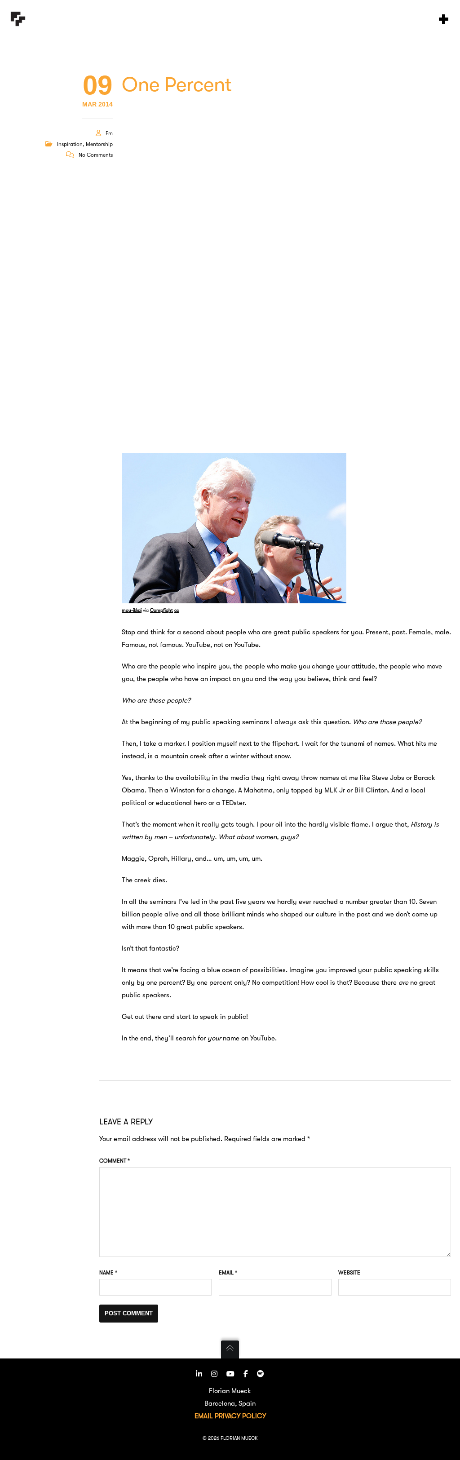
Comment (114, 1161)
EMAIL (204, 1416)
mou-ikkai (132, 610)
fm (109, 133)
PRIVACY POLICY (240, 1416)
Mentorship (99, 144)
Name (108, 1273)
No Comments (96, 155)
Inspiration (70, 144)
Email (228, 1273)
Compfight (161, 610)
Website (349, 1273)
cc (176, 610)
